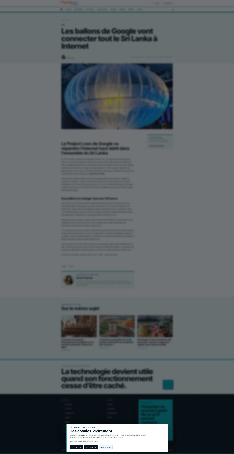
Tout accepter (91, 447)
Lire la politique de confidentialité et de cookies (84, 441)
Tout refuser (76, 447)
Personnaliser (105, 447)
